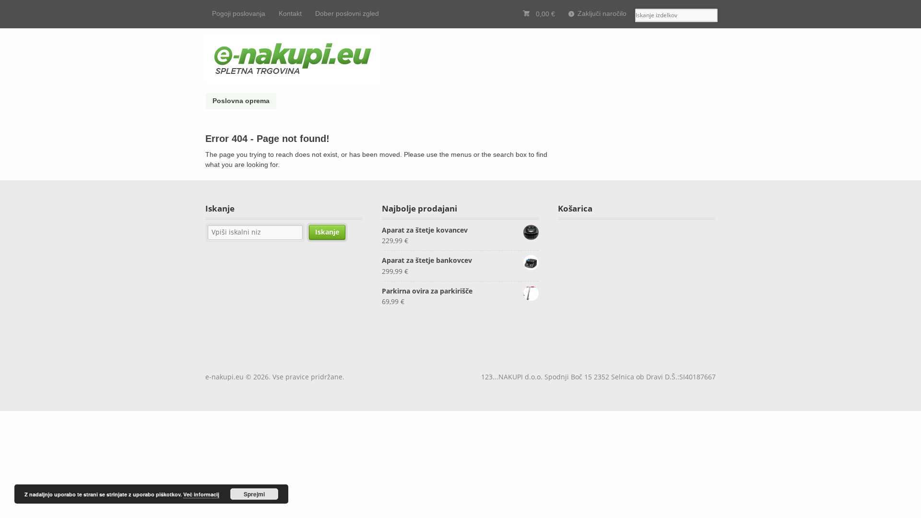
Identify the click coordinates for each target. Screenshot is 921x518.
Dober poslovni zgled (347, 13)
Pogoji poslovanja (238, 13)
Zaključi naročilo (602, 13)
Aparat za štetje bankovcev (427, 260)
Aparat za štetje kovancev (425, 230)
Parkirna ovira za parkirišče (427, 290)
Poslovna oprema (241, 101)
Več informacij (201, 494)
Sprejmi (254, 494)
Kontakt (290, 13)
